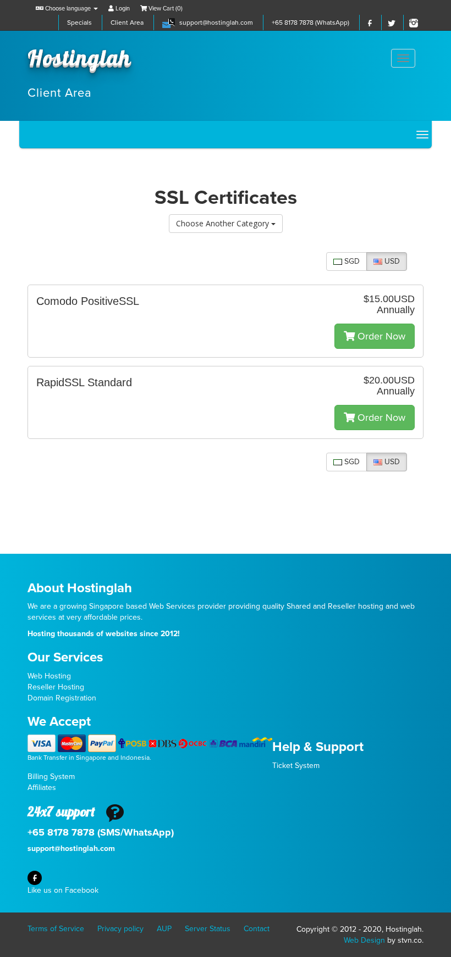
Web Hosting (49, 676)
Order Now (380, 336)
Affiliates (42, 787)
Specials (79, 22)
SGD (351, 261)
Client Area (127, 22)
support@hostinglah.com (216, 22)
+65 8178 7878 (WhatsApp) (310, 22)
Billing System (51, 776)
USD (391, 261)
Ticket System (296, 765)
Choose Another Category (223, 223)
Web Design (364, 940)
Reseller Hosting (56, 687)
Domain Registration (62, 698)
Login (122, 8)
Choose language (67, 8)
